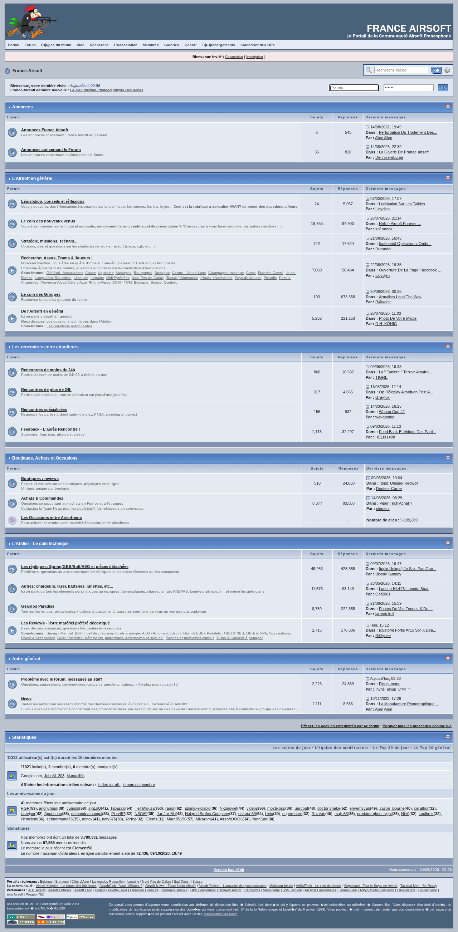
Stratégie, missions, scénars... (49, 241)
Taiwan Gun (348, 890)
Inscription (254, 57)
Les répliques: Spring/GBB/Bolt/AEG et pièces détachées (74, 566)
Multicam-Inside (281, 886)
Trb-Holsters (406, 890)
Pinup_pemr (389, 684)
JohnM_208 (54, 776)
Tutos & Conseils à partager (239, 638)
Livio (269, 813)
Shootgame (271, 890)
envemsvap (360, 808)
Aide (80, 45)
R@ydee (383, 302)
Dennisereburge (389, 157)
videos (252, 808)
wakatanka (384, 417)
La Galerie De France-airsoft (404, 152)
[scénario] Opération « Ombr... (405, 243)
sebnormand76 (60, 819)
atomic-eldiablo (197, 808)
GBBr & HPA (256, 633)
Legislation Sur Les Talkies (402, 204)
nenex (87, 819)
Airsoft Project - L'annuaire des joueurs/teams (233, 886)
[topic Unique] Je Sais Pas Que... (407, 568)
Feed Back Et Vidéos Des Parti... (407, 432)
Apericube (53, 813)
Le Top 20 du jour (391, 748)
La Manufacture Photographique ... (409, 704)
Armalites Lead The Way (400, 297)
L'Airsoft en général (32, 178)
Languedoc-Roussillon (53, 278)
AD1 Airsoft (36, 890)
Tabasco (117, 808)
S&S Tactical (292, 890)
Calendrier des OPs (257, 45)
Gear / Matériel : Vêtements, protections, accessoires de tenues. (110, 638)
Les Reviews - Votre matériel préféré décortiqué (65, 623)
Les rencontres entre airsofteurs (45, 346)
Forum (30, 45)
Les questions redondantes (69, 326)
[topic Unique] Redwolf (399, 483)
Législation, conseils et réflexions (52, 201)
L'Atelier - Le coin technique (40, 543)
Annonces (22, 106)
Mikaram (203, 819)
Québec (170, 282)
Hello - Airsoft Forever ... (400, 223)
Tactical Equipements (320, 890)
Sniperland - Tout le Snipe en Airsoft (371, 886)
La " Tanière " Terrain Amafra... (405, 372)
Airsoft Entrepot (60, 890)
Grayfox (382, 397)
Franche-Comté (270, 273)
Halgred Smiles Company (207, 813)
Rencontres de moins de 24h (48, 370)
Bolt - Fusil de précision (94, 633)
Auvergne (124, 273)
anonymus (48, 808)
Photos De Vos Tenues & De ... (406, 609)
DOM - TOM (122, 282)
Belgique (141, 282)
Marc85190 (176, 819)
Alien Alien (383, 138)
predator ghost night (374, 813)
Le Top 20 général (432, 748)
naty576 (109, 819)
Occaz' (190, 45)
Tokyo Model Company (377, 890)
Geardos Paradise (37, 606)
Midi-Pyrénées (118, 278)
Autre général (26, 658)
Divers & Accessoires (38, 638)
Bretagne (162, 273)
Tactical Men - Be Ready (418, 886)
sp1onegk (384, 229)
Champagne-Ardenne (226, 273)
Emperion (137, 890)
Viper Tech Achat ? (396, 503)
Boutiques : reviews (40, 478)
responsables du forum (221, 914)
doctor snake (328, 808)
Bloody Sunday (388, 574)
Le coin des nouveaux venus (48, 221)
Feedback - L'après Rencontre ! (50, 429)
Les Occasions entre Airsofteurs (51, 517)
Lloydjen (382, 209)
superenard (292, 813)
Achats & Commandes (42, 498)
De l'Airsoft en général (42, 311)
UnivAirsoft (15, 894)
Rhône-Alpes (99, 282)
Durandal (383, 249)
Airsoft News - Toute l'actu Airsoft (170, 886)
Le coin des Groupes (40, 294)
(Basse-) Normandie (182, 278)
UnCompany (427, 890)
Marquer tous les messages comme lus (417, 726)
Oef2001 (382, 594)
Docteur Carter (389, 488)
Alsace (90, 273)
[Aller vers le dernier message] (367, 127)
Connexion (234, 57)
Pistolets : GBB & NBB (225, 633)
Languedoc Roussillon (108, 881)
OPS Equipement (203, 890)
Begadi (100, 890)
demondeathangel (86, 813)
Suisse (156, 282)
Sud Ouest (182, 881)
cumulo (73, 808)
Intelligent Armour (174, 890)
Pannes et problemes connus (190, 638)
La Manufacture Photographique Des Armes (106, 90)
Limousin (81, 278)
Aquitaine (106, 273)
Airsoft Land (83, 890)
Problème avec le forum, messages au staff (61, 679)
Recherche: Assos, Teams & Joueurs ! (57, 258)
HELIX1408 (385, 437)
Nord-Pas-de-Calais (148, 278)
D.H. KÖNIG (386, 324)
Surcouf (301, 808)
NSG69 (141, 813)
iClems (151, 819)
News (26, 699)
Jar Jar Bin (166, 813)
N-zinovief (228, 808)
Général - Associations (65, 273)
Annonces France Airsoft (44, 130)
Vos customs (279, 633)
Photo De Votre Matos (398, 318)
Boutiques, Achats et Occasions (45, 458)
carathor (421, 808)
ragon (170, 808)
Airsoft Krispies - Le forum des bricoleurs (66, 886)
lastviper (28, 813)
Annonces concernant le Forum (51, 149)
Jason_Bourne (392, 808)
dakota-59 (247, 813)
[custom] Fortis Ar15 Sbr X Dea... (407, 630)
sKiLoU (94, 808)
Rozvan (318, 813)
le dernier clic (109, 785)
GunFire (153, 890)
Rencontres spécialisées (44, 409)
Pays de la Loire (248, 278)
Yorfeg (130, 819)
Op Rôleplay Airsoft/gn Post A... (406, 392)
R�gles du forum (56, 45)
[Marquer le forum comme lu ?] (12, 132)
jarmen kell (384, 614)
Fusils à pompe (127, 633)
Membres (151, 45)
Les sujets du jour (292, 748)
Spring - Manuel (60, 633)
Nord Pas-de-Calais (156, 881)
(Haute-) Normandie (216, 278)
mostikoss (276, 808)
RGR (25, 808)
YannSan (259, 819)
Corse (251, 273)
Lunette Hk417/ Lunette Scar (404, 589)
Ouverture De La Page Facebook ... (410, 270)
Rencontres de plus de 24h (46, 389)
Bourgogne (143, 273)
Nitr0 (405, 813)
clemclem (29, 819)
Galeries (171, 45)
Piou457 (118, 813)
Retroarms (252, 890)
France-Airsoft (27, 70)
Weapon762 (35, 894)
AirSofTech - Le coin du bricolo (318, 886)
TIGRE (381, 377)
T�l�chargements (218, 45)
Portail (13, 45)
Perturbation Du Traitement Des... (408, 132)
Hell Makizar (145, 808)
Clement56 (82, 848)
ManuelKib (75, 776)
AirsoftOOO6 (231, 819)
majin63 (341, 813)
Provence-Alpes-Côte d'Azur (63, 282)
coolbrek (426, 813)
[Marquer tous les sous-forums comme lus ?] (12, 270)
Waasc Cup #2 (392, 411)
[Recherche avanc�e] (447, 70)
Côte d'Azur (80, 881)
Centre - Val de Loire (189, 273)
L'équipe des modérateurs (342, 748)
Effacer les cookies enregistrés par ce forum (340, 726)
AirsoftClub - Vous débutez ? (120, 886)
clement (383, 508)
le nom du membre (139, 785)
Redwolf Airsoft (230, 890)
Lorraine (97, 278)
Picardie (270, 278)
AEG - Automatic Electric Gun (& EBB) (173, 633)
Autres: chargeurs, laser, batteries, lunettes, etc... (67, 586)
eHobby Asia (117, 890)
